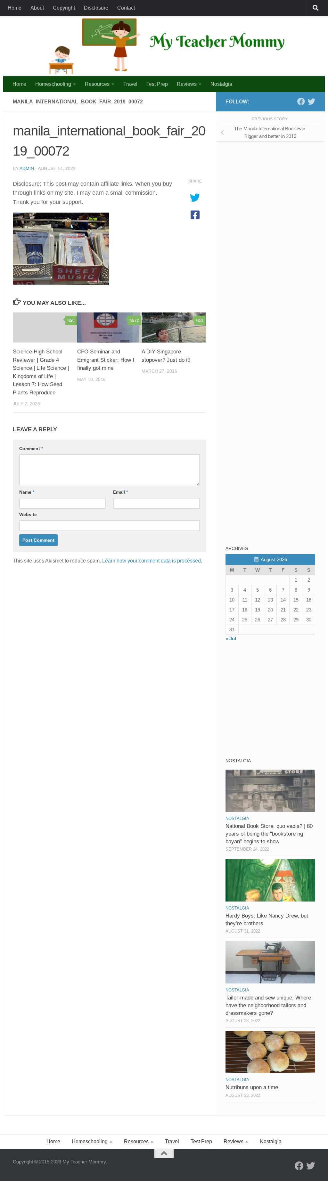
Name (26, 492)
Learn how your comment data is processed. (152, 560)
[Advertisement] (274, 191)
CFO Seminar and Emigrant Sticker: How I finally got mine (105, 360)
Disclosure (96, 8)
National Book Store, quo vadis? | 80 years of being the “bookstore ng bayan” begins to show (269, 833)
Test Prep (157, 84)
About (37, 8)
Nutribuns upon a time (252, 1087)
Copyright (64, 8)
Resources (97, 84)
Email (120, 492)
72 (137, 320)
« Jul (231, 638)
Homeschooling (53, 84)
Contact (126, 8)
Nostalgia (221, 84)
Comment (31, 448)
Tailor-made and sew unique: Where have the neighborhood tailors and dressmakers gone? (268, 1005)
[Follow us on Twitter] (311, 101)
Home (14, 8)
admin (27, 168)
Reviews (187, 84)
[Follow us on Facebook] (301, 101)
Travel (130, 84)
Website (28, 514)
